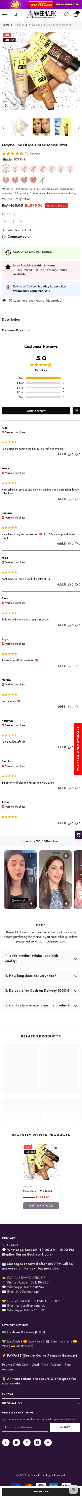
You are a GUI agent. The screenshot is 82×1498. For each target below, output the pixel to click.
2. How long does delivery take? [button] (30, 975)
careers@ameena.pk (30, 1305)
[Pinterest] (27, 1442)
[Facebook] (6, 1442)
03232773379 (34, 1310)
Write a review (36, 410)
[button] (68, 106)
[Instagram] (16, 1442)
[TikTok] (37, 1442)
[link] (41, 4)
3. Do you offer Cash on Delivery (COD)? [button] (37, 990)
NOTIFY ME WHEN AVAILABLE (78, 749)
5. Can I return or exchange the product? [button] (37, 1005)
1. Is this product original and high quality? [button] (31, 958)
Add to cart (41, 1491)
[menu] (4, 14)
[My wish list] (66, 14)
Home (5, 25)
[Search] (15, 14)
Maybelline (23, 199)
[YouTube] (48, 1442)
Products (19, 25)
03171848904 (34, 1287)
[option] (41, 71)
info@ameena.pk (27, 1291)
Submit (65, 1427)
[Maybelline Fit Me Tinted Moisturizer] (41, 1162)
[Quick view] (55, 1148)
